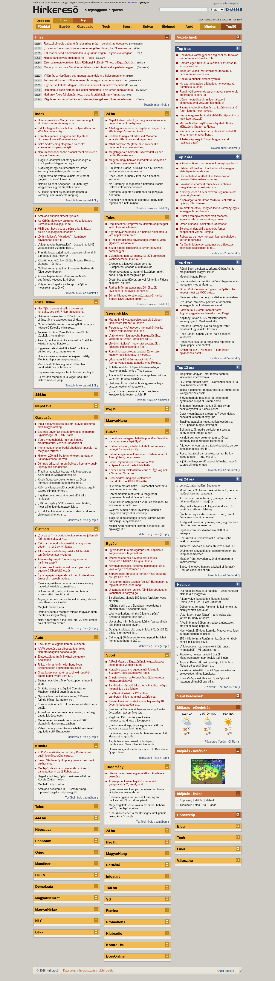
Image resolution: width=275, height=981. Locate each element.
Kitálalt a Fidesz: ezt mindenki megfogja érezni (209, 163)
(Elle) (137, 48)
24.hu (110, 114)
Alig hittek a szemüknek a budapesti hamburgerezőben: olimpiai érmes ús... (133, 743)
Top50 (231, 26)
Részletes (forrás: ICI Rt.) (221, 741)
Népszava (43, 406)
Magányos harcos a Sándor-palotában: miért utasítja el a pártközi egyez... (90, 67)
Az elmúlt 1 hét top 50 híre (221, 687)
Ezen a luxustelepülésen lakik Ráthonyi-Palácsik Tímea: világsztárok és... (90, 62)
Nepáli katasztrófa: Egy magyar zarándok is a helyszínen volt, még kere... (137, 122)
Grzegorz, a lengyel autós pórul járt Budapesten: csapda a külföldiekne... (132, 265)
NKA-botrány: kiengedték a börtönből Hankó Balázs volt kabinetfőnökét (136, 185)
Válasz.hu (185, 860)
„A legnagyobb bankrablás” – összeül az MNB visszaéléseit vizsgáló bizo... (66, 246)
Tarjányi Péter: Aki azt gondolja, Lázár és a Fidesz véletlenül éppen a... (206, 664)
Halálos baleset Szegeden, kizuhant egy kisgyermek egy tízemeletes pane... (63, 185)
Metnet (209, 800)
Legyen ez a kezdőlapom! (225, 3)
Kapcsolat (69, 970)
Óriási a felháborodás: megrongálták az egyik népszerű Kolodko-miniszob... (66, 326)
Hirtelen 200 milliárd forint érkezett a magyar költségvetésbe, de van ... (207, 170)
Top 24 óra (185, 479)
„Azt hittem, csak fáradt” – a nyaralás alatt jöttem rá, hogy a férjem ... (206, 616)
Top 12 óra (185, 367)
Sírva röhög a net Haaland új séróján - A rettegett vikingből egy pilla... (204, 680)
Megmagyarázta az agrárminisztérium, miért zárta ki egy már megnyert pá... (136, 273)
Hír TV (40, 875)
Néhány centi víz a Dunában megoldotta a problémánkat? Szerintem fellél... (135, 607)
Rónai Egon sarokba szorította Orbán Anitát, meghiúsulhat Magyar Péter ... (207, 270)
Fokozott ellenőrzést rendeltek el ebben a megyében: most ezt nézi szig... (205, 185)
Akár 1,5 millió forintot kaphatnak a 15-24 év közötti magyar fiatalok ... (65, 342)
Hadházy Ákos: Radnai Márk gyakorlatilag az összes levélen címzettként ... (137, 385)
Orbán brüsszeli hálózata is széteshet (203, 224)
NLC (39, 921)
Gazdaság (85, 26)
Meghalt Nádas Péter (193, 276)
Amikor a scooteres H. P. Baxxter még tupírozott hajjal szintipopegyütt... (62, 790)
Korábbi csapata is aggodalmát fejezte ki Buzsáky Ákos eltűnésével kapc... (63, 137)
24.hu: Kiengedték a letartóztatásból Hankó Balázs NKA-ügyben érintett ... (135, 297)
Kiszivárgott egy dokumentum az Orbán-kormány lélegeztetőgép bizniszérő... (205, 439)
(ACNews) (141, 90)
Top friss (184, 49)
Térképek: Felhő (190, 804)
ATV (38, 210)
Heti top (183, 584)
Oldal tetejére (225, 970)
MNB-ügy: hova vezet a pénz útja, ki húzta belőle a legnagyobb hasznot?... (64, 230)
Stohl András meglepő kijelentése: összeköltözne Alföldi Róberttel (130, 479)
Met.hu (198, 800)
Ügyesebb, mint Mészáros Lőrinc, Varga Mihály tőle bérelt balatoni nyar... (138, 623)
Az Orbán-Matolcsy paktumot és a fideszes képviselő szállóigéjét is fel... (207, 246)
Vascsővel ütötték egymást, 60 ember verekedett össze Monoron (61, 366)
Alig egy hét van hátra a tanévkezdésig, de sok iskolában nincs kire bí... (209, 447)
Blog (181, 826)
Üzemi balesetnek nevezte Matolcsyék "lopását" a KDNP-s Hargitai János (133, 559)
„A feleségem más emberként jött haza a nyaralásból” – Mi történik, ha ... (205, 648)
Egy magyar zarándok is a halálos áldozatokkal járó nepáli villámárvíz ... (138, 233)
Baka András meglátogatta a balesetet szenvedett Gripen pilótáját (61, 145)
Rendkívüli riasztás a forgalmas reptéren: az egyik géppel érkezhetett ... (207, 343)
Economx (43, 841)
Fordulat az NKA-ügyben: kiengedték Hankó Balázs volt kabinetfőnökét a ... (136, 329)
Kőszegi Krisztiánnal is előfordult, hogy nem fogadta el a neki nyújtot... (136, 201)
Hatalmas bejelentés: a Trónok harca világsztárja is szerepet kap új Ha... (61, 318)
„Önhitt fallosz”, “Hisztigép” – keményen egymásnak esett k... (204, 351)
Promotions (115, 922)
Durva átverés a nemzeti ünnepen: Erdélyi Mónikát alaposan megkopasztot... (64, 358)
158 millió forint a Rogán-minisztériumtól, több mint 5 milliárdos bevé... (208, 640)
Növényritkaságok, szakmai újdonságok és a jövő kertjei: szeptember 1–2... (137, 567)
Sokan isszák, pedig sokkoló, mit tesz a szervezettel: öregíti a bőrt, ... (205, 431)
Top (83, 20)
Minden (210, 26)
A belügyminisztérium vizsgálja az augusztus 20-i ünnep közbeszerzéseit (137, 130)
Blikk (39, 932)
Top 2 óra (184, 157)
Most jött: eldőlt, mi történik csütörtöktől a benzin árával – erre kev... (206, 72)
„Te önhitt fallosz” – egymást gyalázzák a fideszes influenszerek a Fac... (134, 345)
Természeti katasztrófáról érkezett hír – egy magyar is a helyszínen (86, 80)
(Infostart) (100, 58)
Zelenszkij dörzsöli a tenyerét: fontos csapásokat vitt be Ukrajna (203, 230)
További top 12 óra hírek (223, 470)
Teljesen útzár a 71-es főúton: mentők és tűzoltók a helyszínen (63, 334)
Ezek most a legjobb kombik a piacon (61, 644)
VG (108, 899)
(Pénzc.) (141, 62)
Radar (212, 804)
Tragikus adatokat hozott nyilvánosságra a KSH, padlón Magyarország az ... (206, 423)
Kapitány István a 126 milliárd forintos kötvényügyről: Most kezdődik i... (203, 319)
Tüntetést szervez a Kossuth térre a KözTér (207, 546)
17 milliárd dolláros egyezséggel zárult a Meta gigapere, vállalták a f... (137, 241)
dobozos (73, 520)
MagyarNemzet (47, 898)
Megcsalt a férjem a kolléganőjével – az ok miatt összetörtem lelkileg (206, 508)
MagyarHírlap (46, 909)
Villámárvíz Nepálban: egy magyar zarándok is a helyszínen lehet (85, 75)
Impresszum (87, 970)
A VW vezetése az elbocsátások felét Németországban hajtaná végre (61, 650)
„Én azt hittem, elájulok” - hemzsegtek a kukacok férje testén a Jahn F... (134, 393)
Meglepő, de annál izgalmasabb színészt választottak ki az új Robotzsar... (63, 770)
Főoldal (44, 26)
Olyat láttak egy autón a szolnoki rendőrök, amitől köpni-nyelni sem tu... (64, 674)
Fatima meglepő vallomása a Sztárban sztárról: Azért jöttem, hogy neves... (209, 109)
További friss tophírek (224, 148)
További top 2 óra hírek (223, 253)
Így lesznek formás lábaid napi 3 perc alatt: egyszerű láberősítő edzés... (65, 569)
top (94, 520)
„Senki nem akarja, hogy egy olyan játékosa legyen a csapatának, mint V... (136, 727)
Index (39, 114)
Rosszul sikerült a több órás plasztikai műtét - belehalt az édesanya (86, 43)
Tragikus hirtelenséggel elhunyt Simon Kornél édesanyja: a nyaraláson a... (137, 519)
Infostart (113, 876)
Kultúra (41, 746)
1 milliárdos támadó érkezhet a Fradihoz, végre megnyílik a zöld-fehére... (138, 687)
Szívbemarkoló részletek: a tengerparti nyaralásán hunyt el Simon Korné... (204, 399)
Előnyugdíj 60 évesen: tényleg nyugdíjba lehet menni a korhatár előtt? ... (137, 639)
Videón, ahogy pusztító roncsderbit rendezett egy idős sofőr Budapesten (66, 730)
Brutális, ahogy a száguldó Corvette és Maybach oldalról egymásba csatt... (62, 690)
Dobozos (43, 20)
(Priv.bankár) (135, 80)
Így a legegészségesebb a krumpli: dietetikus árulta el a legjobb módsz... (66, 577)
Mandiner (42, 864)
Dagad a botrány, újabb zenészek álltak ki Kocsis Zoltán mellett (64, 778)
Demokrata (44, 886)
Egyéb (64, 26)
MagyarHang (116, 420)
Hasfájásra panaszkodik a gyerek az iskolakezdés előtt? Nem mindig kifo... (62, 310)
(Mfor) (129, 75)
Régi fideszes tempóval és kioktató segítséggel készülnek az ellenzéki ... (90, 99)
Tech (106, 26)
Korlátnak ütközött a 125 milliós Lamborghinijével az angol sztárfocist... (133, 695)
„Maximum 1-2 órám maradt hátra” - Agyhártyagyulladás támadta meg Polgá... (206, 311)
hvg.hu (112, 409)
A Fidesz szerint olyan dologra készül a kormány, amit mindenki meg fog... (62, 193)
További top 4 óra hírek (223, 358)
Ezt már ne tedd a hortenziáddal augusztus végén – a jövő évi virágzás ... (90, 53)
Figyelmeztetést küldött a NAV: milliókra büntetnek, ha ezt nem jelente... (63, 350)
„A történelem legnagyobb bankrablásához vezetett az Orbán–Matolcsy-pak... (135, 337)
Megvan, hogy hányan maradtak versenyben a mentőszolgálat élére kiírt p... (137, 161)
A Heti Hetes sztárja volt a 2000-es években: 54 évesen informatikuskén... (138, 503)
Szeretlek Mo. (117, 313)
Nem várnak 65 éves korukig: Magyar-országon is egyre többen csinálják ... (209, 632)
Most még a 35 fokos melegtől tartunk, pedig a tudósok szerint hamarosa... (209, 492)
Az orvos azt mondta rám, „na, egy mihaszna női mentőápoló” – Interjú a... (208, 500)
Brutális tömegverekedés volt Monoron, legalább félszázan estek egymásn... (204, 217)
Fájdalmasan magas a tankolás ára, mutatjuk (66, 372)
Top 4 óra (184, 262)
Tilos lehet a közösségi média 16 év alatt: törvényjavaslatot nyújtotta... (64, 553)
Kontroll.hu (115, 945)
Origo (39, 852)
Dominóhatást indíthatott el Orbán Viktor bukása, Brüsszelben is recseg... (205, 178)
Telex (39, 807)
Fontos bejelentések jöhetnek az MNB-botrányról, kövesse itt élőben (62, 278)
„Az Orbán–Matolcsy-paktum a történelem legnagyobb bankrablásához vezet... (206, 303)
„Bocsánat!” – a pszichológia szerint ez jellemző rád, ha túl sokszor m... (89, 48)
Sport (126, 26)
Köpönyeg (186, 800)
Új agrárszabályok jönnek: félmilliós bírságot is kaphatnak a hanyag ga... (138, 591)
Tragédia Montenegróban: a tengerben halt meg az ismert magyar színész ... (138, 377)
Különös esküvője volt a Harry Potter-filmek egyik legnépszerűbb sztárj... (65, 754)
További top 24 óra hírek (223, 575)
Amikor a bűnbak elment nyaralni (200, 78)
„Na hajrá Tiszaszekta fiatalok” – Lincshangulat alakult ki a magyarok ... (209, 592)
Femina (112, 911)
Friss (63, 20)
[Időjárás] (208, 782)
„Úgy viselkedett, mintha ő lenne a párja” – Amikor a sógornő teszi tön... (135, 615)
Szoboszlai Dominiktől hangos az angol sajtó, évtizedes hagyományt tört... (137, 711)
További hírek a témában (80, 797)
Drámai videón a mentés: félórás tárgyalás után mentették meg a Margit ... (209, 283)
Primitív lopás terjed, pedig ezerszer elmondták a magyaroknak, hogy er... (67, 254)
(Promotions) (136, 43)
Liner (181, 849)
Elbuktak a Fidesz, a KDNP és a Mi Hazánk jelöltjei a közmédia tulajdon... (136, 169)
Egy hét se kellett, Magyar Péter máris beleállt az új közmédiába (84, 85)
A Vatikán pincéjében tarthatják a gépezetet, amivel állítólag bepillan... (207, 624)
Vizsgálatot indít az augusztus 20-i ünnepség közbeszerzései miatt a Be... (137, 257)
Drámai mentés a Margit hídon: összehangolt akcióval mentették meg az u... (66, 122)
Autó (189, 26)
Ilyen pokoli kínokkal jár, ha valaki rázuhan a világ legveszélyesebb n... (136, 791)
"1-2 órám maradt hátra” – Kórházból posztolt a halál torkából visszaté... (209, 383)
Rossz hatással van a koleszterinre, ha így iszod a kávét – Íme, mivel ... (206, 455)
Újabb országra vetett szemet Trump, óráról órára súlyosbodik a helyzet (207, 516)
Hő (204, 804)
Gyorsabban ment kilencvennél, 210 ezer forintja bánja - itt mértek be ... (63, 698)
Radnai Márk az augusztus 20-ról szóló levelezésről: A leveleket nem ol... (133, 289)
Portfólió (113, 865)
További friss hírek (155, 104)
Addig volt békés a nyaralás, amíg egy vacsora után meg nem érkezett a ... (209, 524)
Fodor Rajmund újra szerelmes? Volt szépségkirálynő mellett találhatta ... (131, 463)
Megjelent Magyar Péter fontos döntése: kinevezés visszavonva (204, 375)
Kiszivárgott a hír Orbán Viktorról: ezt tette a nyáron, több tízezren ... (207, 201)
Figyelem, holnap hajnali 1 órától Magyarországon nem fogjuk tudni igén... (205, 656)
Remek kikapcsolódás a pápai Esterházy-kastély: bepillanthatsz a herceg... (134, 353)
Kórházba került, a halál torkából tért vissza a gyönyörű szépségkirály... (137, 448)
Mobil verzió (105, 970)
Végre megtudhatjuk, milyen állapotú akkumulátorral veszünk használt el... (203, 101)
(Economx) (131, 85)
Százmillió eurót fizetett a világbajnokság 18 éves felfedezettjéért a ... (136, 703)
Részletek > (133, 2)
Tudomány (115, 767)
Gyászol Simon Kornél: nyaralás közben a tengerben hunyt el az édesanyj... (135, 511)
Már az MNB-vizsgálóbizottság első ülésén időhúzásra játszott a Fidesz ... (206, 125)
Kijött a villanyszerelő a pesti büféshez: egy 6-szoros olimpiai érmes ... (208, 463)
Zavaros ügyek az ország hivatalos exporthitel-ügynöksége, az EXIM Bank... (67, 433)
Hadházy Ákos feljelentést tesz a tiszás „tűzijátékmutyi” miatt (82, 94)
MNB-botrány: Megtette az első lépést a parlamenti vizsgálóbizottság (133, 145)
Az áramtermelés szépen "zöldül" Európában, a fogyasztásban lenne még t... (138, 583)
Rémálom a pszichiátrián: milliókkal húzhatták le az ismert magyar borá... (90, 89)
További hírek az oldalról (81, 200)
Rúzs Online (45, 302)
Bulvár (147, 26)
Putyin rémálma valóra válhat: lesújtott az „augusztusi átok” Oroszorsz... (64, 177)
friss (85, 520)
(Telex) (140, 99)
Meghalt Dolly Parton (51, 784)
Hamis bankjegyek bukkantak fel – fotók (69, 57)
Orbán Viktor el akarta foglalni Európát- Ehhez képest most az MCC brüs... (208, 291)
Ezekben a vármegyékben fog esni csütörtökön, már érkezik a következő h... (209, 56)
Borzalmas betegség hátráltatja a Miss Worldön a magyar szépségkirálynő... (138, 440)
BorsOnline (115, 956)
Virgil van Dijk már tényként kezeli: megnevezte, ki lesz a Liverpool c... (131, 719)
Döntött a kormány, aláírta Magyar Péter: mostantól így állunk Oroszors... (205, 327)
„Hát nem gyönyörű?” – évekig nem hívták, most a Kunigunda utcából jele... (64, 505)
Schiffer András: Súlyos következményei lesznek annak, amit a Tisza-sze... (134, 369)
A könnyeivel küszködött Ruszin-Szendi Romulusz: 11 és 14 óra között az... (204, 600)
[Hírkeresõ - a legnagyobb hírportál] (78, 9)
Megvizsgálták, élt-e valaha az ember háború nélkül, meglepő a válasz (137, 806)
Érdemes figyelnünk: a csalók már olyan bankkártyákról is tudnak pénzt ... (205, 407)
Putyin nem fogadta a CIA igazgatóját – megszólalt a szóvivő (62, 286)
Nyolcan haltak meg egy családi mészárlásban (209, 297)
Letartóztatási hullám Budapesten (200, 485)
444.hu (40, 395)
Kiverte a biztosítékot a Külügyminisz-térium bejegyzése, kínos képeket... (207, 672)
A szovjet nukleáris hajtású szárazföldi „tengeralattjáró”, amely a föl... (133, 783)
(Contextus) (143, 67)
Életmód (168, 26)
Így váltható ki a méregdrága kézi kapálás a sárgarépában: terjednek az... (136, 551)
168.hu (111, 888)
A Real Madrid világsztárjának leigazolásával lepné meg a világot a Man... (136, 663)
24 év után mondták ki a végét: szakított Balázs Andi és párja (63, 378)
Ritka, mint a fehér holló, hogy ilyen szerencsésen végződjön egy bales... (61, 666)
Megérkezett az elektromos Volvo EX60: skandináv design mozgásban (63, 722)
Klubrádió (114, 933)
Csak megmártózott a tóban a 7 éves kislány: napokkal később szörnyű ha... (208, 415)
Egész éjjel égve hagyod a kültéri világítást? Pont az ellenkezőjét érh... (207, 568)
